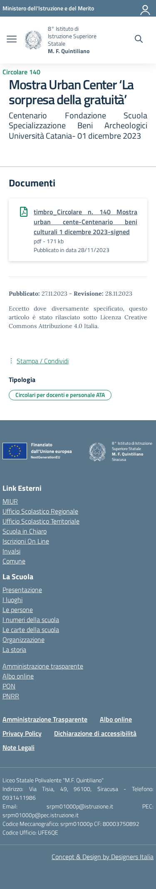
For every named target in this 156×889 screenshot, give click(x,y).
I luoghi (12, 600)
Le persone (17, 610)
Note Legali (18, 747)
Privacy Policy (22, 733)
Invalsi (11, 551)
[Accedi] (146, 8)
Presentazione (22, 590)
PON (8, 686)
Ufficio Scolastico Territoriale (40, 521)
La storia (14, 649)
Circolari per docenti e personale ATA (60, 394)
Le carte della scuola (30, 629)
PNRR (10, 696)
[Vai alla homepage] (33, 40)
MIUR (10, 501)
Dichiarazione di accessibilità (95, 733)
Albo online (18, 676)
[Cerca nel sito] (138, 39)
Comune (13, 561)
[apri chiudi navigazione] (12, 40)
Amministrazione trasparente (42, 666)
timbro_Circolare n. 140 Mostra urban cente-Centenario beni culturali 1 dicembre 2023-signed (85, 222)
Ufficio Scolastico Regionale (40, 511)
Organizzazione (23, 639)
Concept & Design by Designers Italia (103, 857)
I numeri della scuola (30, 620)
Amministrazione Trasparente (44, 719)
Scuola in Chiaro (24, 531)
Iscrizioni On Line (25, 541)
